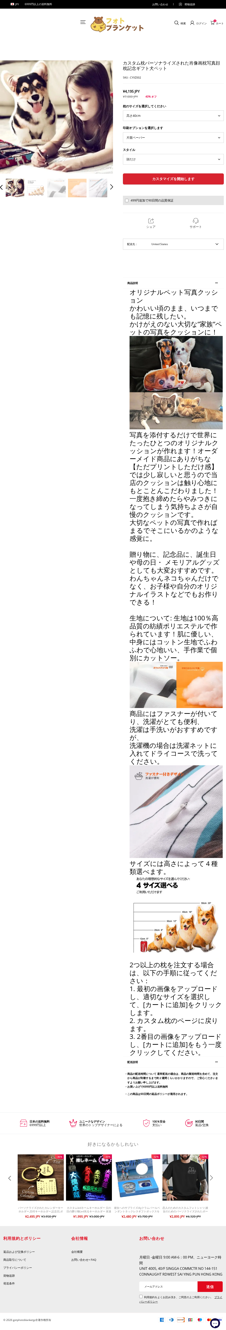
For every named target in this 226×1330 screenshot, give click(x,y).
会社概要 (77, 1252)
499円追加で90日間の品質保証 (152, 200)
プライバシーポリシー (17, 1268)
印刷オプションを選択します (143, 128)
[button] (10, 117)
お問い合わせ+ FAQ (83, 1260)
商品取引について (14, 1260)
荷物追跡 (190, 4)
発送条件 (9, 1283)
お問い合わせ (160, 4)
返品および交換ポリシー (19, 1252)
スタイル (129, 150)
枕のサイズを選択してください (144, 106)
